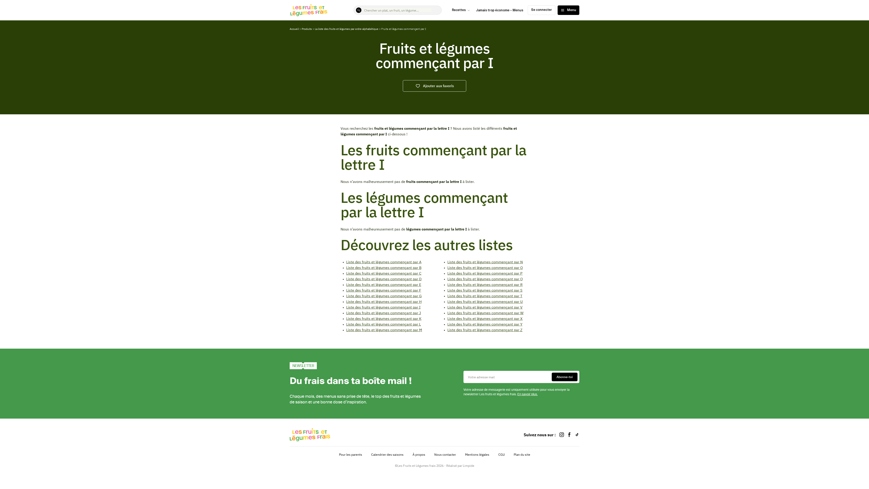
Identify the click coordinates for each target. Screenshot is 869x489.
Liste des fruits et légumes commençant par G (384, 296)
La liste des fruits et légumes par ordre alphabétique (346, 29)
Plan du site (522, 455)
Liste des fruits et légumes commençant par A (383, 262)
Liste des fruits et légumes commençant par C (383, 273)
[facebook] (569, 435)
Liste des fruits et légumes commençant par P (485, 273)
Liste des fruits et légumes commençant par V (485, 307)
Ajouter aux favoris (438, 86)
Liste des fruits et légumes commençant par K (383, 318)
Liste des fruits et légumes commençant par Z (484, 330)
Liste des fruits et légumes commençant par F (383, 290)
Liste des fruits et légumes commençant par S (484, 290)
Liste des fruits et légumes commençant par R (485, 284)
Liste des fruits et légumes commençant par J (383, 313)
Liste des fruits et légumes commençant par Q (485, 279)
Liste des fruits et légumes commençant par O (485, 267)
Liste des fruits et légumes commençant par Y (484, 324)
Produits (307, 29)
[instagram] (561, 435)
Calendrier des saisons (387, 455)
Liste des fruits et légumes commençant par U (485, 301)
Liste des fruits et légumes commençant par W (485, 313)
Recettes (459, 10)
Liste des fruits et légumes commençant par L (383, 324)
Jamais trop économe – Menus (499, 10)
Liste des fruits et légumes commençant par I (383, 307)
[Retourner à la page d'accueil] (309, 10)
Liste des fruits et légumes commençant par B (383, 267)
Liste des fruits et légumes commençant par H (384, 301)
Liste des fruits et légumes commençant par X (485, 318)
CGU (501, 455)
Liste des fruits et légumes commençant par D (384, 279)
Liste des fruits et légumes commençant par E (383, 284)
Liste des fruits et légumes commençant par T (484, 296)
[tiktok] (577, 435)
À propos (419, 455)
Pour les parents (350, 455)
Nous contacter (445, 455)
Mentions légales (477, 455)
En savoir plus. (527, 394)
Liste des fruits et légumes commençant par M (384, 330)
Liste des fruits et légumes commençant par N (485, 262)
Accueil (294, 29)
